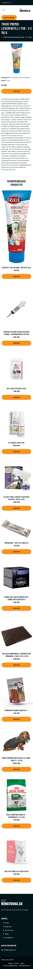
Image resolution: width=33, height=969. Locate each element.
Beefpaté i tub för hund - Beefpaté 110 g (16, 267)
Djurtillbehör (9, 17)
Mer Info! (16, 91)
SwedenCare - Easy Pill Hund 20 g (16, 543)
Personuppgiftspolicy (10, 966)
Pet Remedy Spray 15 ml (16, 443)
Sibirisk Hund (9, 930)
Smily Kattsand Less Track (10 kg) (16, 871)
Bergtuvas (8, 927)
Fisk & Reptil (14, 77)
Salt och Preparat (24, 77)
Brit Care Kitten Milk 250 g (16, 388)
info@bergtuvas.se (6, 2)
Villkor (22, 963)
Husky (7, 923)
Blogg (7, 934)
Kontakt (16, 963)
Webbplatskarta (24, 966)
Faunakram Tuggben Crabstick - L (16, 710)
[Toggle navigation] (3, 10)
